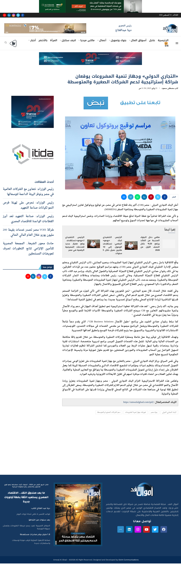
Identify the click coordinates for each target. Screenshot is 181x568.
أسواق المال (138, 45)
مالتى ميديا (87, 45)
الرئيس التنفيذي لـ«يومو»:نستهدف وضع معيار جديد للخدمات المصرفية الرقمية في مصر (74, 248)
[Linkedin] (9, 15)
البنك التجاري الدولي (169, 416)
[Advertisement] (90, 452)
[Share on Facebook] (164, 201)
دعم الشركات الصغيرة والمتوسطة (108, 416)
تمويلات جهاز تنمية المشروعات (135, 416)
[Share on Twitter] (158, 201)
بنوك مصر (154, 416)
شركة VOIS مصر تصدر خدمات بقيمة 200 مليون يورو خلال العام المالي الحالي (28, 237)
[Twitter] (18, 15)
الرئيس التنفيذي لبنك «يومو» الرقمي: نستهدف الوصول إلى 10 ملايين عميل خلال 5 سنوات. (112, 250)
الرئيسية (163, 45)
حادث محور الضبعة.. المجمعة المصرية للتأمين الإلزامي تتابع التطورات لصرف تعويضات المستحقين (28, 253)
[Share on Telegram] (130, 201)
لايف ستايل (69, 45)
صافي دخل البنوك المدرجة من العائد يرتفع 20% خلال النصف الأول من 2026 (150, 248)
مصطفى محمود (168, 93)
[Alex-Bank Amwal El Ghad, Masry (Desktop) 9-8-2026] (90, 2)
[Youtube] (4, 15)
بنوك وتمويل (118, 45)
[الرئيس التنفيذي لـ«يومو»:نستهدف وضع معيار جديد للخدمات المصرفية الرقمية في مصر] (93, 248)
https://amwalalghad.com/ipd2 (138, 406)
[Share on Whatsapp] (137, 201)
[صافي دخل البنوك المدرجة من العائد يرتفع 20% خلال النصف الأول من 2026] (168, 248)
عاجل (152, 45)
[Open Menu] (177, 47)
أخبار (33, 45)
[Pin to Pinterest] (151, 201)
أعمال (102, 45)
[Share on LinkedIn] (144, 201)
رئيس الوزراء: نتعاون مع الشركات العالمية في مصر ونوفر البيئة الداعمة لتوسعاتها (28, 196)
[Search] (5, 48)
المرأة (53, 45)
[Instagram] (13, 15)
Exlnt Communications (128, 564)
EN (166, 50)
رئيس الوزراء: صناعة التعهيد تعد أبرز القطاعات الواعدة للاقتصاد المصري (28, 223)
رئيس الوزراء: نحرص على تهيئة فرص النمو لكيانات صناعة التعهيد (28, 210)
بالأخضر (42, 45)
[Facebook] (22, 15)
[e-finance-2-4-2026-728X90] (90, 59)
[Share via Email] (124, 201)
